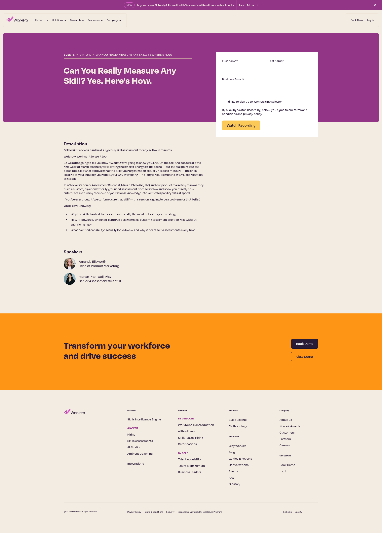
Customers (287, 432)
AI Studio (133, 447)
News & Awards (290, 426)
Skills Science (238, 419)
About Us (286, 419)
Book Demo (357, 20)
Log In (370, 20)
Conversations (238, 465)
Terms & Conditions (153, 512)
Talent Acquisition (190, 459)
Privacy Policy (134, 512)
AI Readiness (186, 431)
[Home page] (17, 20)
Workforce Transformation (196, 425)
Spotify (298, 512)
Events (69, 54)
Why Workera (238, 445)
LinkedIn (287, 512)
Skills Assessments (140, 441)
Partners (285, 439)
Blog (232, 452)
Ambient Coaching (140, 453)
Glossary (234, 484)
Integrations (135, 463)
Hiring (131, 434)
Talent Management (191, 465)
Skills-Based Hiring (190, 437)
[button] (42, 20)
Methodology (238, 426)
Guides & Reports (240, 458)
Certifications (187, 444)
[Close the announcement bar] (375, 5)
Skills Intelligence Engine (144, 419)
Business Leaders (189, 472)
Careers (285, 445)
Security (170, 512)
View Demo (304, 356)
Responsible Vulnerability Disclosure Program (200, 512)
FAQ (231, 477)
